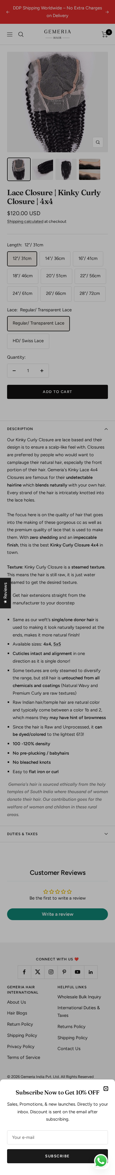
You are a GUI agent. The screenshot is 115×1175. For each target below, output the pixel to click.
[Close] (106, 1089)
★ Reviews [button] (5, 593)
